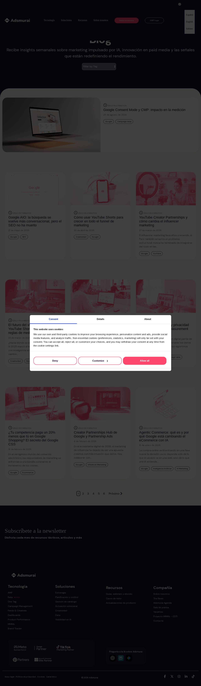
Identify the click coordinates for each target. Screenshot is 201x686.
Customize (98, 360)
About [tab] (147, 319)
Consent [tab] (53, 319)
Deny (55, 360)
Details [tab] (100, 319)
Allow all (144, 360)
